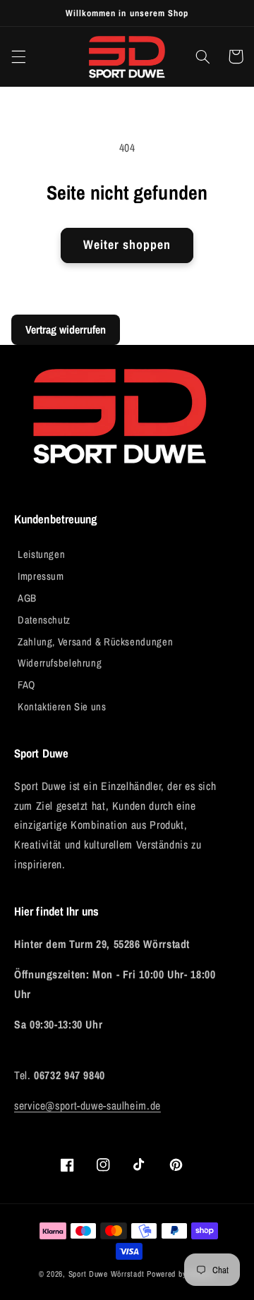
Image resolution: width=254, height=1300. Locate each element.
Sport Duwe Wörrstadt (107, 1274)
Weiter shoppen (127, 244)
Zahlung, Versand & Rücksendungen (95, 642)
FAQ (26, 685)
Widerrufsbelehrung (60, 663)
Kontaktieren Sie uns (62, 707)
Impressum (41, 576)
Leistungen (41, 554)
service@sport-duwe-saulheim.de (87, 1105)
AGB (27, 598)
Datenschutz (44, 620)
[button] (18, 56)
